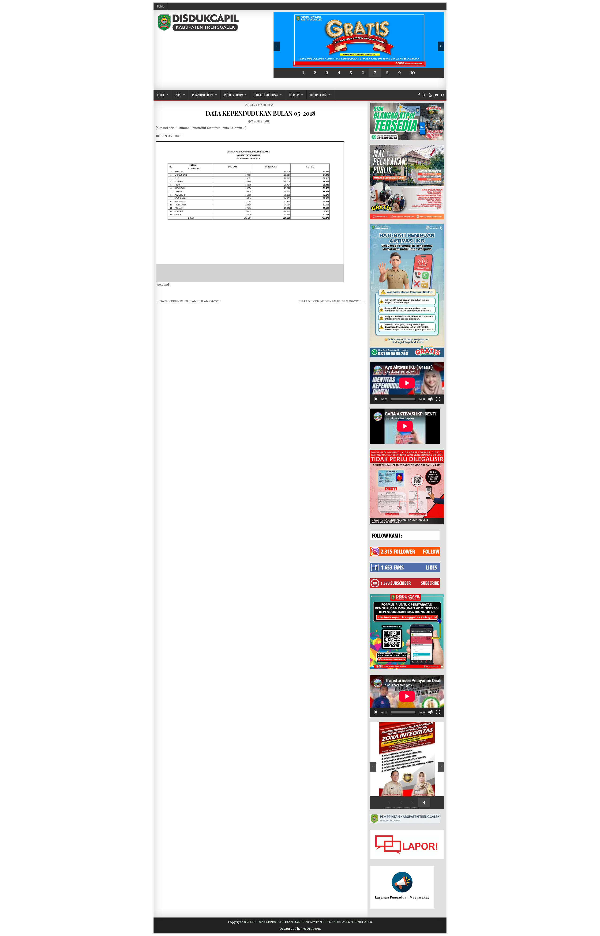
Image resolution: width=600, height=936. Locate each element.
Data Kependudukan (266, 94)
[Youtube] (430, 95)
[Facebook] (419, 95)
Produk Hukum (233, 94)
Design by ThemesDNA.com (300, 928)
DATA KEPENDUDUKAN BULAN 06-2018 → (332, 301)
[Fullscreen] (438, 399)
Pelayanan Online (203, 94)
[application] (407, 383)
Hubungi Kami (318, 94)
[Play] (376, 399)
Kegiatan (294, 94)
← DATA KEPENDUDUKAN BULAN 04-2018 (188, 301)
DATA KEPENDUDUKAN (261, 105)
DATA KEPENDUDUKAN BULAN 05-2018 (260, 113)
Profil (161, 94)
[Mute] (430, 399)
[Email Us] (436, 95)
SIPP (178, 94)
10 (412, 73)
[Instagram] (424, 95)
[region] (359, 45)
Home (160, 6)
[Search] (442, 95)
